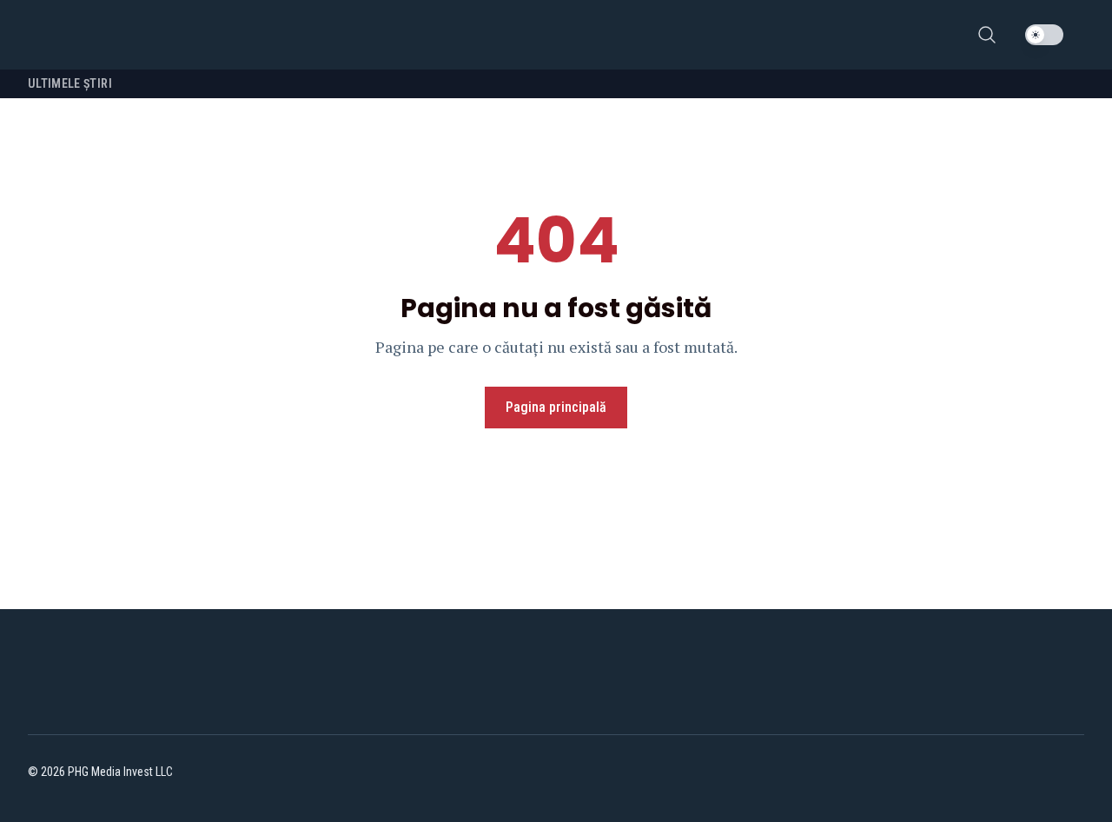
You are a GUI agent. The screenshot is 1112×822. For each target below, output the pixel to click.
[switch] (1044, 34)
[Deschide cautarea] (987, 34)
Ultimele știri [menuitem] (70, 83)
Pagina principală (556, 407)
